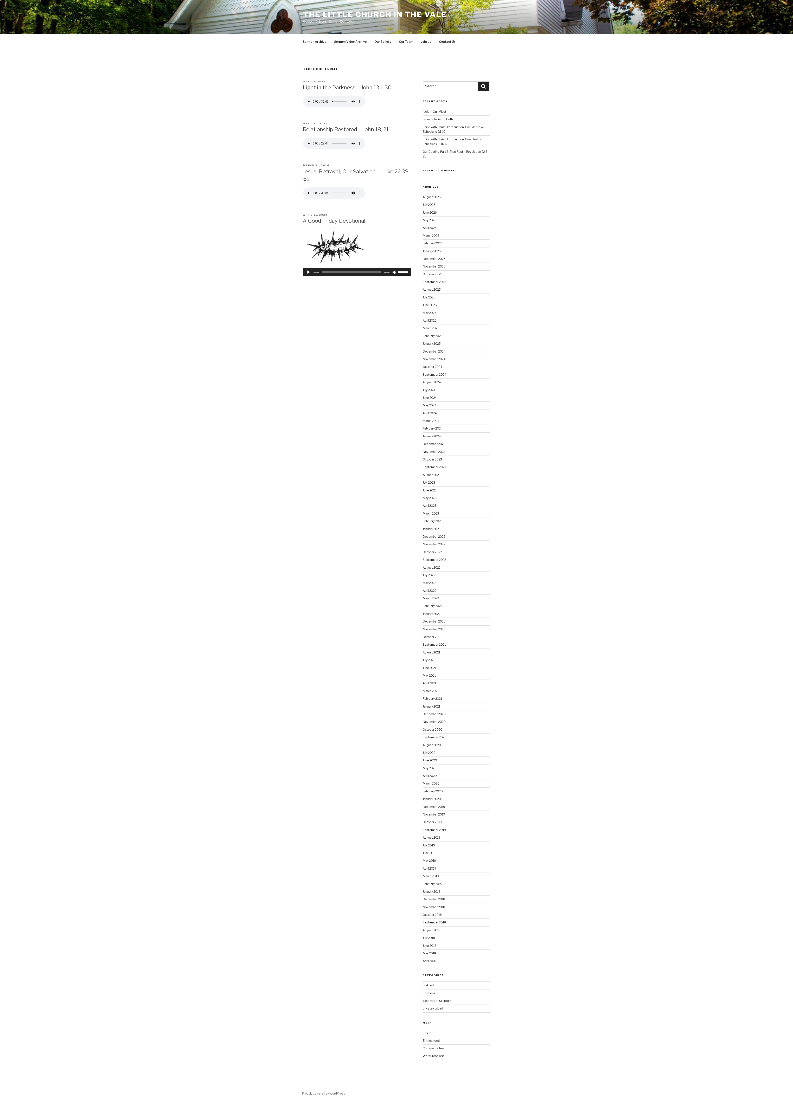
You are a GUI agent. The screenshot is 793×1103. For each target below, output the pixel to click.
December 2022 (434, 536)
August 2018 (431, 930)
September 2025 (434, 282)
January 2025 (432, 343)
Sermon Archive (314, 41)
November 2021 (434, 629)
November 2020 (434, 721)
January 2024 (432, 436)
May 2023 (429, 498)
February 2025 (433, 336)
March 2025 (431, 328)
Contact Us (447, 41)
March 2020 (431, 783)
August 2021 (431, 652)
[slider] (403, 272)
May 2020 (430, 768)
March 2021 (431, 691)
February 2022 (432, 606)
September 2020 (434, 737)
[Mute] (394, 272)
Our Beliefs (383, 41)
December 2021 (434, 621)
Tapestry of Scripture (437, 1000)
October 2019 (432, 822)
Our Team (406, 41)
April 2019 (429, 868)
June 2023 (430, 490)
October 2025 (432, 274)
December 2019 (434, 806)
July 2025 (429, 297)
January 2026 (432, 251)
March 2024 (431, 421)
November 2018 (434, 907)
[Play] (308, 272)
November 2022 (434, 544)
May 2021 (429, 675)
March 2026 (431, 235)
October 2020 (432, 729)
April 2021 (429, 683)
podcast (428, 985)
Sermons (429, 993)
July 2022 (429, 575)
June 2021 (429, 668)
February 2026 (433, 243)
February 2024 (433, 428)
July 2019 (429, 845)
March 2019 (431, 876)
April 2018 (429, 961)
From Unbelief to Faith (438, 119)
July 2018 (429, 938)
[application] (357, 272)
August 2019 (431, 837)
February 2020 (433, 791)
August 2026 (432, 197)
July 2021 (429, 660)
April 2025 (430, 320)
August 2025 (432, 289)
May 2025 (429, 313)
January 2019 (431, 891)
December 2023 (434, 444)
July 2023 (429, 482)
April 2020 (430, 776)
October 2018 (432, 914)
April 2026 (430, 228)
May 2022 (429, 583)
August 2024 (432, 382)
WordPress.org (433, 1056)
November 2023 (434, 451)
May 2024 (429, 405)
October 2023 (432, 459)
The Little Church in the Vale (375, 14)
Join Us (426, 41)
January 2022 (431, 613)
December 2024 (434, 351)
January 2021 (431, 706)
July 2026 (429, 204)
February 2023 (432, 521)
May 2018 (429, 953)
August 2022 (431, 567)
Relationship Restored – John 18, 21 (346, 129)
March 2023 (431, 513)
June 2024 (430, 397)
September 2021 (434, 644)
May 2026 (429, 220)
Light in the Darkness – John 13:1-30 (347, 87)
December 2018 (434, 899)
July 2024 (429, 390)
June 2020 (430, 760)
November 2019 (434, 814)
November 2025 (434, 266)
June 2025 (430, 305)
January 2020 (432, 799)
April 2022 (429, 590)
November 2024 (434, 359)
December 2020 (434, 714)
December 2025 (434, 258)
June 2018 (429, 945)
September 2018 (434, 922)
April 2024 (430, 413)
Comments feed (434, 1048)
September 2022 (434, 559)
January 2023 (431, 529)
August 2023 (431, 475)
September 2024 (434, 374)
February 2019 (432, 884)
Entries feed (431, 1040)
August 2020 (432, 745)
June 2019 (429, 853)
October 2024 (432, 366)
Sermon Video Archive (350, 41)
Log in (427, 1032)
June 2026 (430, 212)
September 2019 (434, 830)
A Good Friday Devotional (334, 221)
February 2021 (432, 698)
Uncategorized (433, 1008)
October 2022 (432, 552)
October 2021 (432, 637)
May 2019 (429, 860)
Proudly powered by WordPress (323, 1093)
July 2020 (429, 752)
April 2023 (429, 505)
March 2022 (431, 598)
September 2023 (434, 467)
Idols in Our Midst (434, 111)
